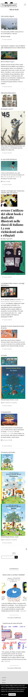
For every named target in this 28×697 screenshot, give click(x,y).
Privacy (4, 682)
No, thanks (12, 694)
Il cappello (8, 177)
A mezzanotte (10, 431)
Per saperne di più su (7, 39)
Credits (4, 680)
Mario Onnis (6, 181)
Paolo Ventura (15, 177)
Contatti (4, 677)
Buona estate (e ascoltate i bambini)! (14, 575)
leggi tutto (23, 611)
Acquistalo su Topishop (11, 402)
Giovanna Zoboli (7, 440)
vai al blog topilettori (14, 668)
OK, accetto (4, 694)
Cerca (17, 557)
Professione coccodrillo (7, 433)
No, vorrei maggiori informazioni (15, 691)
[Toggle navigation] (25, 4)
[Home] (9, 4)
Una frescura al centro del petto (12, 623)
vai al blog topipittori (14, 617)
